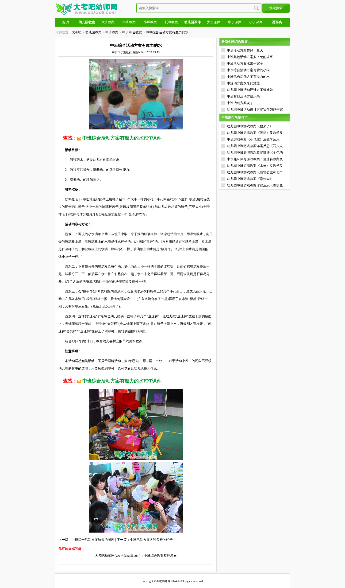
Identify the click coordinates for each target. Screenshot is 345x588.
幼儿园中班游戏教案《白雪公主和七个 (255, 172)
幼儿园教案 (93, 32)
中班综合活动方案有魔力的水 (167, 32)
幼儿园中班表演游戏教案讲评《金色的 (255, 152)
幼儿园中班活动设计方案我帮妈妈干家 (255, 109)
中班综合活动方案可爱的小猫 (248, 70)
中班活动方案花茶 (240, 103)
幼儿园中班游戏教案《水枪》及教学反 (255, 165)
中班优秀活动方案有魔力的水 (248, 76)
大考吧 (76, 32)
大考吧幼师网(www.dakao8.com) (118, 555)
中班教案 (129, 22)
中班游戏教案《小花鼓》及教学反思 (253, 139)
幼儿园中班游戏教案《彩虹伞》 (250, 179)
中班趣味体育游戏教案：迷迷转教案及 (255, 159)
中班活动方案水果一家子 (245, 63)
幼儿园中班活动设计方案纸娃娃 (250, 90)
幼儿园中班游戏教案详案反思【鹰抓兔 (255, 185)
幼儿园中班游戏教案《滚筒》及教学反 (255, 133)
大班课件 (213, 22)
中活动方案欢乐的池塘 (243, 83)
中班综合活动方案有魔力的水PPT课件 (121, 137)
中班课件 (234, 22)
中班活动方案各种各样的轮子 (151, 539)
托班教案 (171, 22)
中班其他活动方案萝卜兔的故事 (250, 57)
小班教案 (150, 22)
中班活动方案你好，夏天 (245, 50)
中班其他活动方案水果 (243, 96)
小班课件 (255, 22)
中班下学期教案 (122, 52)
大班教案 (108, 22)
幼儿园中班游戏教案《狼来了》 (250, 126)
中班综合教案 (132, 32)
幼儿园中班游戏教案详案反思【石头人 (255, 146)
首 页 (65, 22)
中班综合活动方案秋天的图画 (93, 539)
